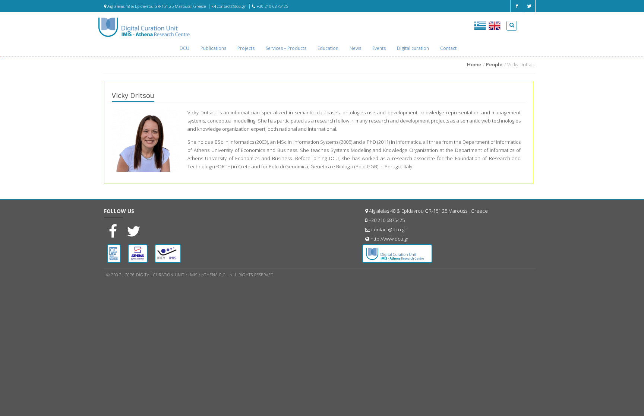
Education (328, 48)
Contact (448, 48)
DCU (184, 48)
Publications (213, 48)
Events (379, 48)
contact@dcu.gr (231, 6)
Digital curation (413, 48)
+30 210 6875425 (271, 6)
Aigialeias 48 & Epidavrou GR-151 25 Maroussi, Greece (156, 6)
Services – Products (286, 48)
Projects (246, 48)
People (494, 64)
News (355, 48)
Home (474, 64)
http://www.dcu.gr (389, 238)
